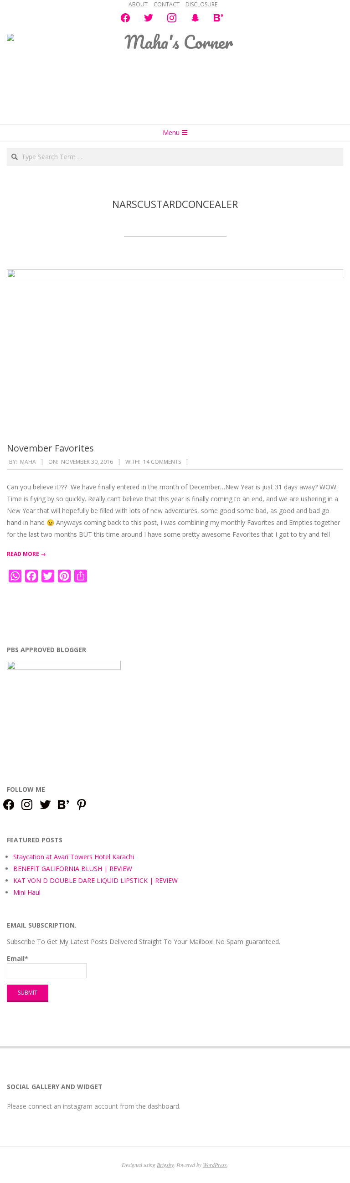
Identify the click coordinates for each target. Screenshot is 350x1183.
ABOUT (138, 4)
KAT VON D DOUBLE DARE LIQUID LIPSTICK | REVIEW (95, 880)
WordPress (215, 1164)
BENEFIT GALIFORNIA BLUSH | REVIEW (72, 868)
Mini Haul (27, 892)
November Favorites (50, 448)
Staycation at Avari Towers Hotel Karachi (73, 856)
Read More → (26, 554)
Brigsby (165, 1164)
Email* (17, 958)
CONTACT (167, 4)
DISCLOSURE (201, 4)
